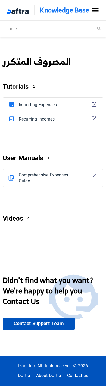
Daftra (24, 376)
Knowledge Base (64, 10)
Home (11, 28)
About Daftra (48, 376)
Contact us (77, 376)
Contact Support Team (39, 323)
